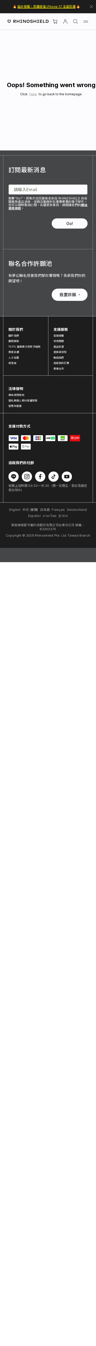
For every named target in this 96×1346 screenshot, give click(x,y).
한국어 (63, 516)
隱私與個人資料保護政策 (23, 400)
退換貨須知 (60, 351)
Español (34, 516)
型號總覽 (59, 335)
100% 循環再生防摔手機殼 (24, 346)
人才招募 (13, 357)
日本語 (45, 510)
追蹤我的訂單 (61, 362)
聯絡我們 (59, 357)
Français (58, 510)
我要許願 (67, 294)
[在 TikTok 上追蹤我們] (53, 476)
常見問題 (59, 341)
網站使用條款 (16, 394)
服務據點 (13, 341)
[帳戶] (65, 21)
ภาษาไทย (49, 516)
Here (33, 94)
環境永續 (13, 351)
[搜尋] (75, 21)
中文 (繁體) (30, 510)
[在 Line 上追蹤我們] (13, 476)
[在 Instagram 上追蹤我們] (27, 476)
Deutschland (77, 510)
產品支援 (59, 346)
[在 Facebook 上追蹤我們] (40, 476)
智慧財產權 (15, 405)
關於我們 (13, 335)
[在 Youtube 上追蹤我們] (67, 476)
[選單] (85, 21)
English (14, 510)
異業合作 (59, 368)
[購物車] (55, 21)
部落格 (12, 362)
